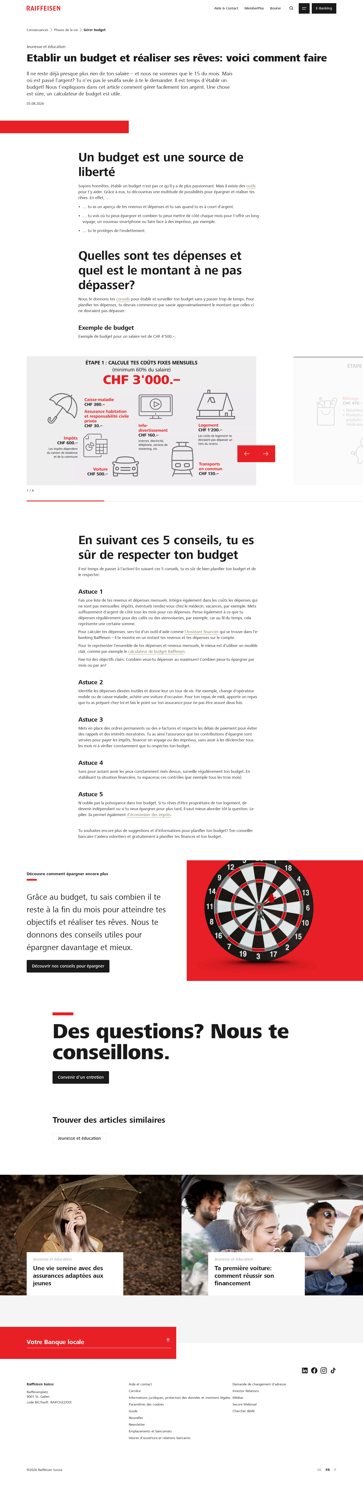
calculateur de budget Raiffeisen (156, 651)
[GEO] (168, 1340)
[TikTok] (333, 1370)
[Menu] (304, 8)
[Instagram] (324, 1370)
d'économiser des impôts (149, 814)
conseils (123, 299)
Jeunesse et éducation (79, 1138)
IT (335, 1470)
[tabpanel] (140, 428)
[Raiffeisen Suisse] (43, 8)
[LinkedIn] (305, 1370)
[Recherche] (291, 8)
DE (319, 1470)
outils (251, 186)
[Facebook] (314, 1370)
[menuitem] (226, 8)
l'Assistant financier (202, 631)
